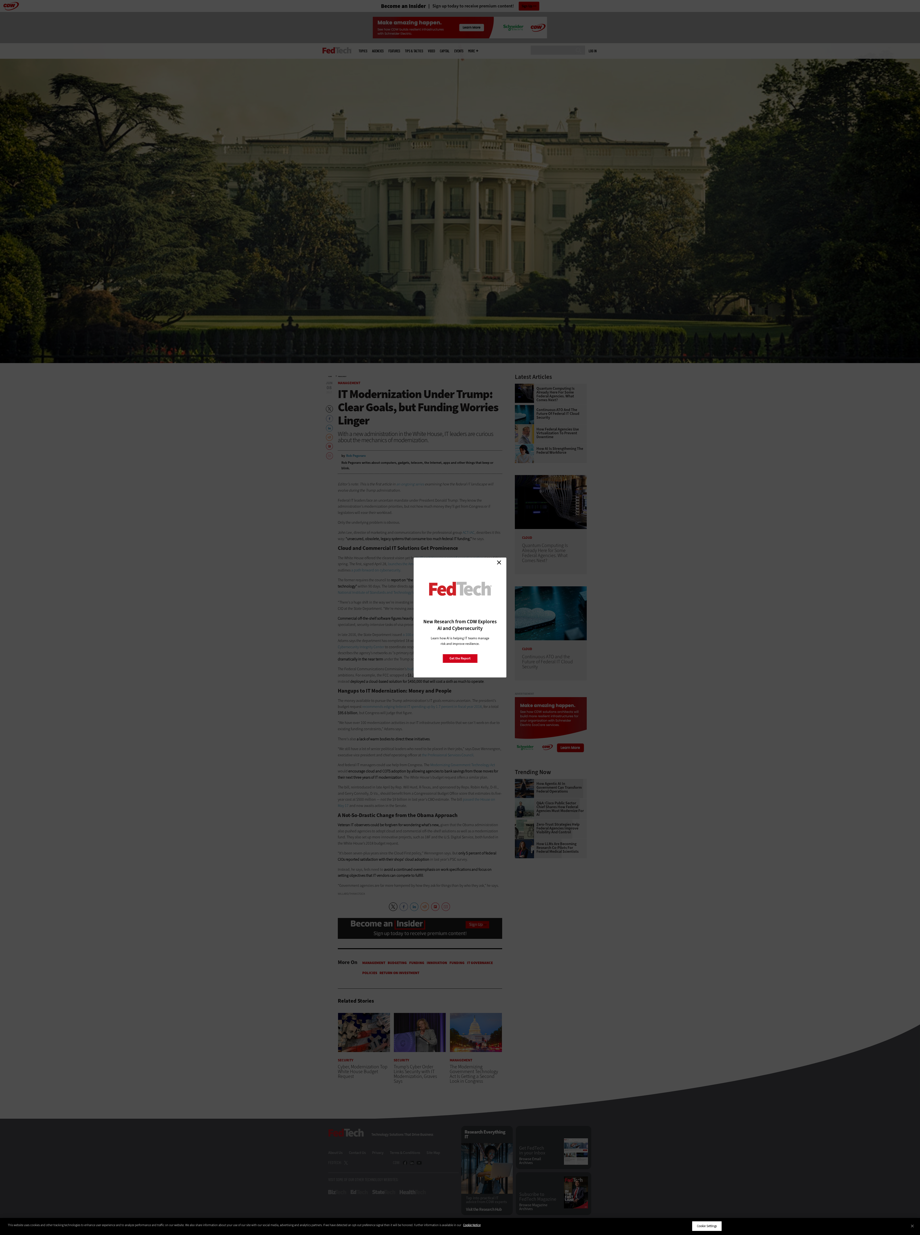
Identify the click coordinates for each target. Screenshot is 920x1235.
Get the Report (460, 658)
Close (499, 562)
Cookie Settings (707, 1226)
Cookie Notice (472, 1225)
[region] (460, 1226)
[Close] (912, 1226)
